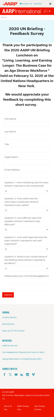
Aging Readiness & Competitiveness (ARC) (22, 359)
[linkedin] (22, 374)
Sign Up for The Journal (13, 330)
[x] (10, 374)
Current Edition (9, 317)
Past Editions (8, 324)
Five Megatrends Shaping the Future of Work (23, 352)
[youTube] (16, 374)
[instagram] (27, 374)
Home (3, 17)
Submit (8, 294)
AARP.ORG (38, 4)
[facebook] (4, 374)
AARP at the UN (9, 345)
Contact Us (27, 4)
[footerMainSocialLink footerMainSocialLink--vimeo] (33, 374)
